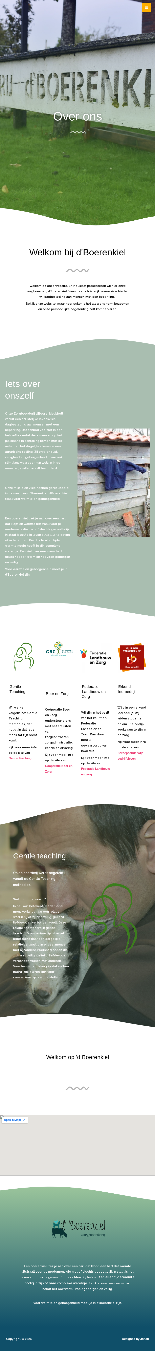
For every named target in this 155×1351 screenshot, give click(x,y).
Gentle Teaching (20, 758)
